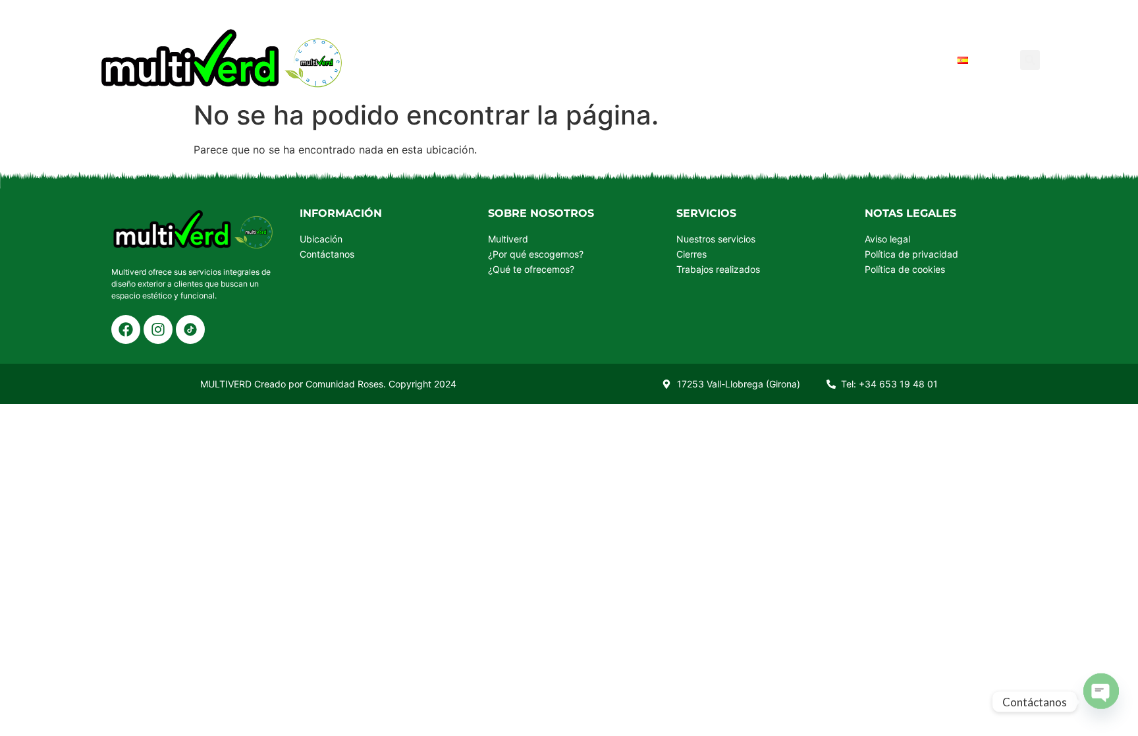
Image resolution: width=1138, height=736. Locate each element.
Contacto (906, 59)
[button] (1030, 60)
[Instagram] (158, 329)
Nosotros (667, 59)
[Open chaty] (1101, 690)
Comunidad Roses (344, 383)
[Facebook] (125, 329)
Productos (500, 59)
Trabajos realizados (787, 59)
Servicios (586, 59)
